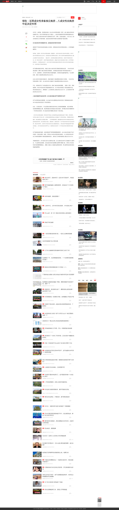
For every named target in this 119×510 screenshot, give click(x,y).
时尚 (91, 280)
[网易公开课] (88, 1)
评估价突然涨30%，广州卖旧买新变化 (86, 45)
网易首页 (12, 1)
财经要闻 (80, 116)
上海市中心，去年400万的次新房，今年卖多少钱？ (59, 205)
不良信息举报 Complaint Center (73, 508)
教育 (95, 280)
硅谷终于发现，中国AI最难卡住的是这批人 (87, 220)
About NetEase (46, 508)
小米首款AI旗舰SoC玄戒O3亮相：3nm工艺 (87, 217)
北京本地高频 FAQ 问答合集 (50, 241)
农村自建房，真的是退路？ (52, 196)
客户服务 (62, 508)
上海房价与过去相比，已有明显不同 (55, 367)
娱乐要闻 (80, 177)
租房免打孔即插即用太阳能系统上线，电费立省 (55, 452)
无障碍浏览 (20, 1)
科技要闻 (80, 202)
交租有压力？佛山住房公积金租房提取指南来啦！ (56, 321)
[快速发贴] (26, 33)
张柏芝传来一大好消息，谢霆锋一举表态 (86, 196)
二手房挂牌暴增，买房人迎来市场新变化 (56, 382)
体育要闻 (80, 145)
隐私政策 (65, 508)
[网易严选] (93, 1)
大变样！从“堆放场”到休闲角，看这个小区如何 (87, 39)
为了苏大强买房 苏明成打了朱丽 (53, 482)
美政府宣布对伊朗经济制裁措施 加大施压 (87, 86)
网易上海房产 (28, 17)
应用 (15, 1)
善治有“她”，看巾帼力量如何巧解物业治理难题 (87, 42)
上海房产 (80, 24)
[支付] (96, 1)
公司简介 (51, 508)
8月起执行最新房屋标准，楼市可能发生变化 (57, 389)
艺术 (79, 280)
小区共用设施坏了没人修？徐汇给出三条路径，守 (51, 159)
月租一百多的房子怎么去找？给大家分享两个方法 (58, 343)
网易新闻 (82, 17)
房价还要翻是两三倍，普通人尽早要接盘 (56, 489)
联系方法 (54, 508)
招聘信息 (58, 508)
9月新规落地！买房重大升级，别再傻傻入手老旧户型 (59, 296)
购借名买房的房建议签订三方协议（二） (56, 267)
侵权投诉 (84, 508)
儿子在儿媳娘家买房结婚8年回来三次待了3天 (57, 250)
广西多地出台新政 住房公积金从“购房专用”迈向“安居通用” (58, 274)
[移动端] (84, 1)
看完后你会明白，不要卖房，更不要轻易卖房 (57, 397)
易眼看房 (71, 162)
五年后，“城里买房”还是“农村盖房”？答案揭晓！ (58, 406)
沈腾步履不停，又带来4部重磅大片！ (86, 199)
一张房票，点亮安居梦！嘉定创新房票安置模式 (47, 161)
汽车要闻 (80, 229)
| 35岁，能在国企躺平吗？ (84, 261)
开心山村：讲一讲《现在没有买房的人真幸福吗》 (58, 213)
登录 (103, 1)
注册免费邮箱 (108, 1)
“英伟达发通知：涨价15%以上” (85, 223)
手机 (83, 280)
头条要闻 (80, 70)
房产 (87, 280)
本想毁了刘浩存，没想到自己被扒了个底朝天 (87, 189)
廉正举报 (80, 508)
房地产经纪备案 (49, 222)
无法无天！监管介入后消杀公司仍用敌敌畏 (54, 435)
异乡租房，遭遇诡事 (50, 428)
